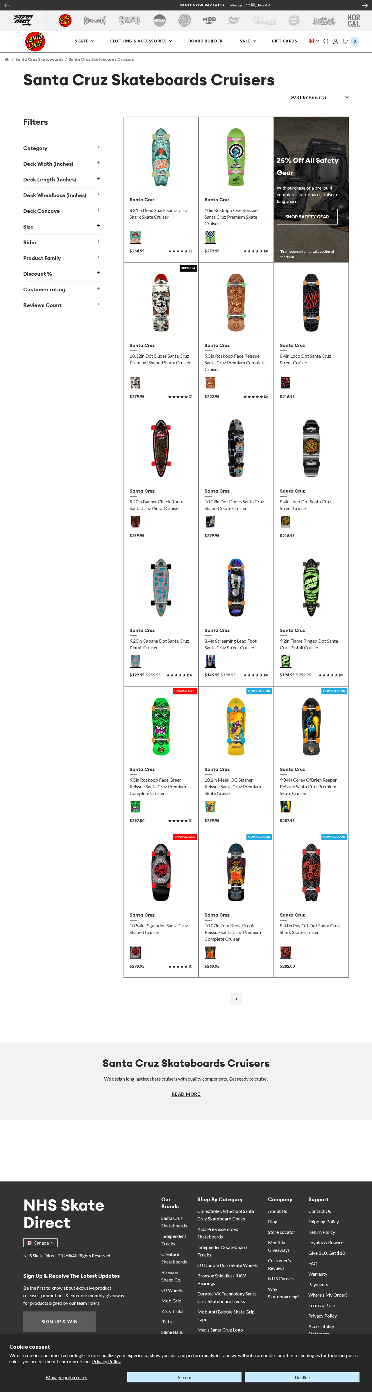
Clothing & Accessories (138, 41)
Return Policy (321, 1232)
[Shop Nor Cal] (353, 20)
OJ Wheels (172, 1290)
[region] (67, 549)
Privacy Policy (106, 1361)
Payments (318, 1284)
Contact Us (319, 1211)
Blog (273, 1221)
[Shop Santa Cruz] (64, 20)
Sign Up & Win (59, 1321)
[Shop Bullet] (324, 20)
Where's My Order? (328, 1294)
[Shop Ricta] (264, 20)
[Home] (7, 59)
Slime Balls (172, 1332)
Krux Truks (172, 1311)
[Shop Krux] (234, 20)
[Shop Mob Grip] (209, 20)
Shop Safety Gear (307, 216)
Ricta (166, 1321)
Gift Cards (285, 41)
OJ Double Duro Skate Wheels (227, 1265)
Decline (302, 1377)
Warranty (317, 1274)
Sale (245, 41)
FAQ (313, 1263)
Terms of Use (321, 1305)
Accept (184, 1377)
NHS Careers (281, 1278)
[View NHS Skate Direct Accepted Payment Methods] (211, 6)
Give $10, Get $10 (326, 1253)
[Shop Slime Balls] (294, 20)
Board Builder (205, 41)
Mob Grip (171, 1300)
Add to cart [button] (161, 181)
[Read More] (186, 1094)
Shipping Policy (323, 1221)
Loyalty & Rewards (327, 1242)
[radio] (135, 237)
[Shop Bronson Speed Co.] (159, 20)
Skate (82, 41)
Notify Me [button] (161, 750)
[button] (326, 41)
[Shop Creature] (130, 20)
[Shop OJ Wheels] (184, 20)
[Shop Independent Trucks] (94, 20)
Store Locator (281, 1232)
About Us (277, 1211)
